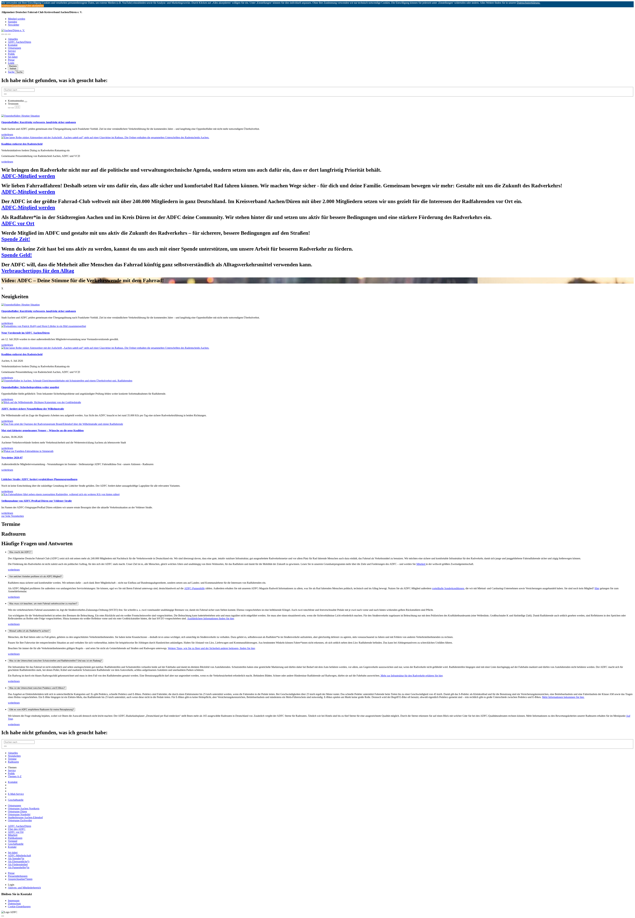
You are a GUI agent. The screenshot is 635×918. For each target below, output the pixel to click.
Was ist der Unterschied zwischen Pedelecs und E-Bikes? (37, 688)
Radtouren (13, 761)
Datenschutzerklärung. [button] (528, 2)
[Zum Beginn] (2, 916)
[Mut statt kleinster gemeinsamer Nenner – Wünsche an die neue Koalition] (317, 424)
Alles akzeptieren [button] (35, 5)
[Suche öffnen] (6, 34)
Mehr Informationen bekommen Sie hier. (563, 697)
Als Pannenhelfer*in (18, 867)
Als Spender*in (16, 858)
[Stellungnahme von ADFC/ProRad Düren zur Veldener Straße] (317, 494)
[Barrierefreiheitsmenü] (2, 34)
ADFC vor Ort (15, 832)
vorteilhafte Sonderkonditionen (448, 588)
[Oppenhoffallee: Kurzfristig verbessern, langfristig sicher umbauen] (317, 304)
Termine (12, 758)
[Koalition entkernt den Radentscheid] (317, 347)
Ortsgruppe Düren (17, 811)
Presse (11, 59)
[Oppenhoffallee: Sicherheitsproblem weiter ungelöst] (317, 380)
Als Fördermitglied (18, 864)
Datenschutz (14, 903)
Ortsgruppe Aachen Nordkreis (23, 808)
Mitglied (421, 564)
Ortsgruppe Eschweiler (20, 820)
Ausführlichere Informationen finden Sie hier (210, 618)
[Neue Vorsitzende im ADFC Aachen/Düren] (317, 326)
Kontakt (12, 847)
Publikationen (15, 838)
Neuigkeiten (14, 755)
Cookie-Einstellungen (19, 906)
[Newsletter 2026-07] (317, 451)
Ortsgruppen (14, 48)
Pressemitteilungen (17, 876)
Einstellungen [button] (19, 5)
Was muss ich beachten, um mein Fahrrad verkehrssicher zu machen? (43, 603)
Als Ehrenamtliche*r (18, 861)
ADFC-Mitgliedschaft (19, 855)
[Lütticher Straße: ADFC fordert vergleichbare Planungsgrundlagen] (317, 472)
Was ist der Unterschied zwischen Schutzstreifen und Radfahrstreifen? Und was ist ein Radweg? (55, 660)
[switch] (25, 101)
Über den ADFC (16, 829)
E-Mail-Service (16, 794)
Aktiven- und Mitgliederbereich (24, 887)
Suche (11, 72)
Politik (11, 53)
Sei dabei (13, 56)
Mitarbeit (12, 835)
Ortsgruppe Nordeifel (19, 814)
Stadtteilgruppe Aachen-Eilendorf (25, 817)
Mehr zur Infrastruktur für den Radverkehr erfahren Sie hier (411, 675)
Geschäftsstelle (15, 799)
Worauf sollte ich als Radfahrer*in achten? (29, 631)
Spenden (12, 21)
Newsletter (13, 24)
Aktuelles (13, 39)
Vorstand (12, 841)
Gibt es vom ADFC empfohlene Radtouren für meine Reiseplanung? (41, 709)
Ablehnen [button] (6, 5)
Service (12, 50)
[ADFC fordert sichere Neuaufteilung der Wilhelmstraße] (317, 402)
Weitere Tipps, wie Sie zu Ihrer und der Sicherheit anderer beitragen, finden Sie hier (211, 648)
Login (11, 62)
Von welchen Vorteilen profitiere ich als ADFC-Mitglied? (35, 576)
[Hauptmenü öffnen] (9, 34)
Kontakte (13, 45)
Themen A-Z (14, 776)
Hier (597, 588)
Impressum (13, 900)
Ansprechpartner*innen (20, 879)
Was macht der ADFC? (20, 552)
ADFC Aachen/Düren (19, 42)
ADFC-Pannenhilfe (194, 588)
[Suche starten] (5, 94)
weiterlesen (14, 569)
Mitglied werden (16, 18)
